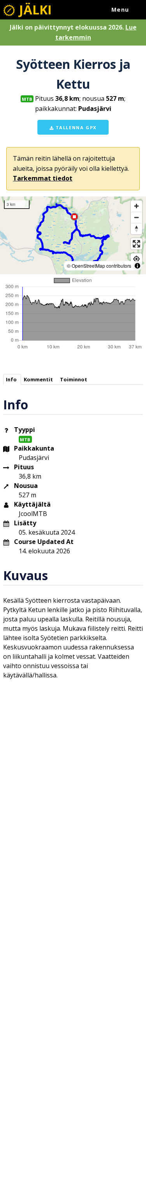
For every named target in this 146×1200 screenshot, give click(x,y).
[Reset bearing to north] (136, 228)
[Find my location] (136, 259)
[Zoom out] (136, 217)
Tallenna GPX (75, 127)
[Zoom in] (136, 206)
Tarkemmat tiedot (42, 178)
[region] (73, 235)
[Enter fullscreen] (136, 243)
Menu (120, 9)
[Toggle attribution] (137, 265)
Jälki (34, 9)
